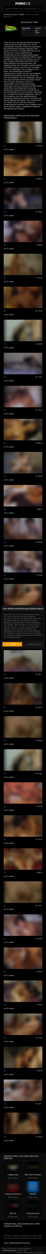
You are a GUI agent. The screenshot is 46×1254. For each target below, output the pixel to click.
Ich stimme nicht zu (34, 644)
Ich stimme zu (12, 644)
